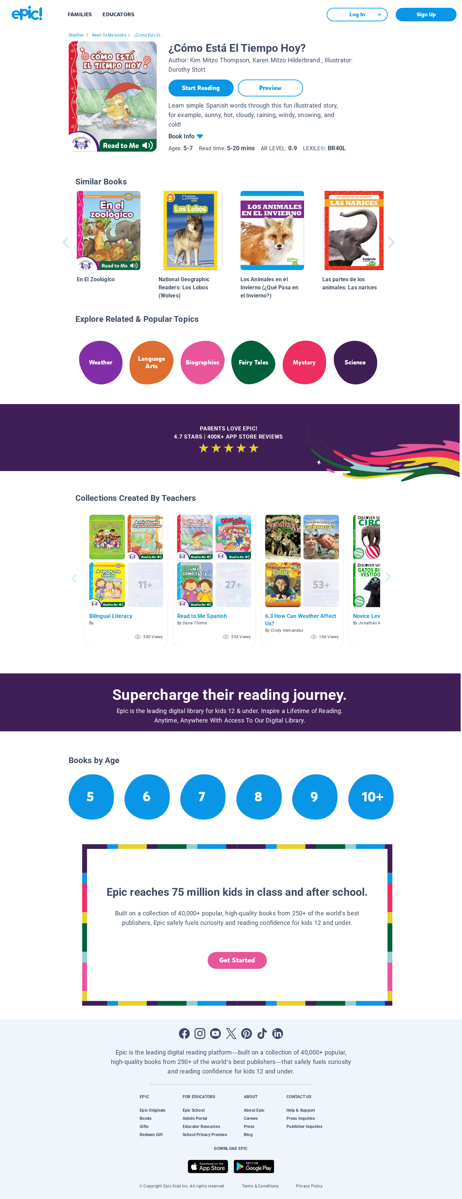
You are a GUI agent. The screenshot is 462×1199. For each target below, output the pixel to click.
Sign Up (426, 14)
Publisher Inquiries (304, 1126)
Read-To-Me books (109, 35)
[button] (126, 578)
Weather (76, 35)
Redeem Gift (151, 1134)
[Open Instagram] (199, 1033)
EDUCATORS (118, 14)
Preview (270, 88)
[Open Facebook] (184, 1033)
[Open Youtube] (215, 1033)
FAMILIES (80, 14)
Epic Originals (152, 1110)
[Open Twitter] (231, 1033)
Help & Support (300, 1110)
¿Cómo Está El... (148, 35)
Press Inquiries (300, 1118)
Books (146, 1118)
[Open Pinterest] (246, 1033)
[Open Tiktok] (262, 1033)
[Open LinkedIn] (277, 1033)
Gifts (144, 1126)
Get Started (237, 960)
